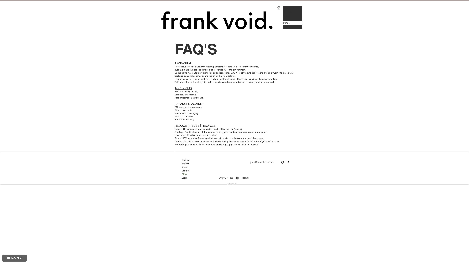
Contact (287, 19)
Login (286, 27)
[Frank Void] (288, 162)
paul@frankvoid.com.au (261, 162)
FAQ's (286, 23)
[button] (278, 8)
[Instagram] (282, 162)
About (286, 15)
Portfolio (287, 11)
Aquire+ (287, 8)
